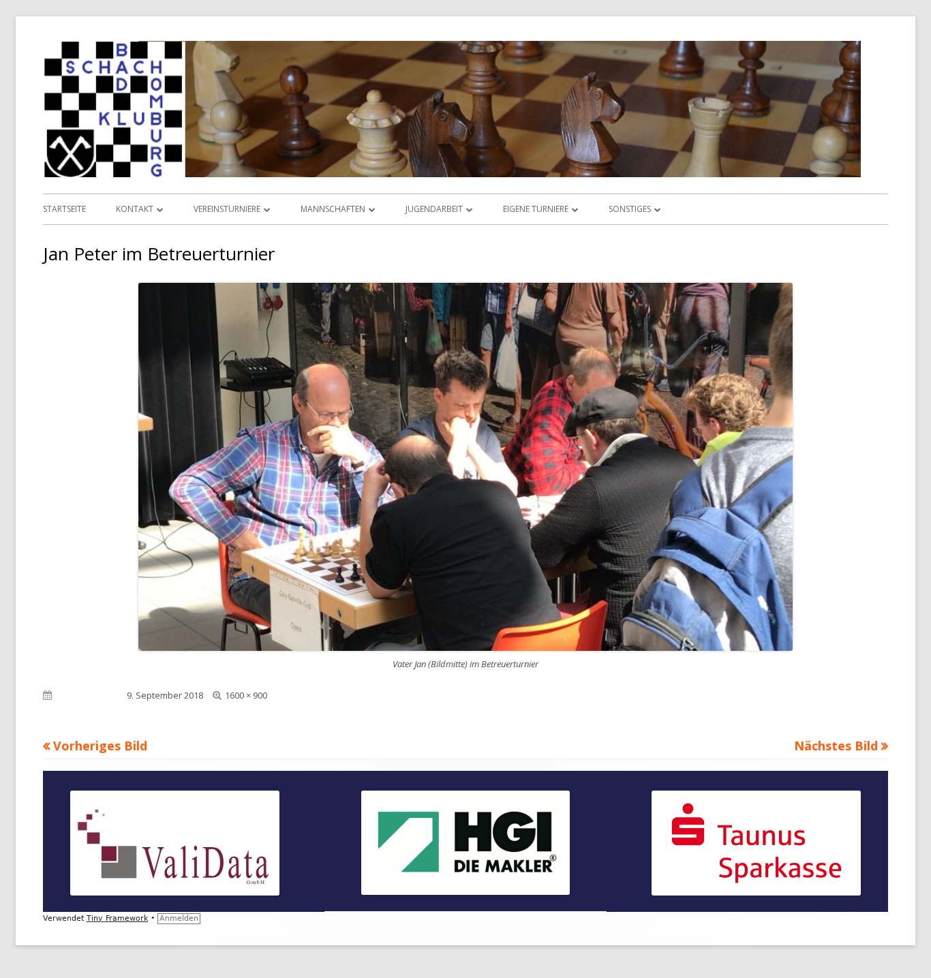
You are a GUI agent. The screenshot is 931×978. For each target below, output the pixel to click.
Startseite (64, 209)
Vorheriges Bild (100, 745)
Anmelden (178, 918)
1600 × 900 (246, 695)
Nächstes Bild (836, 745)
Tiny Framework (117, 918)
